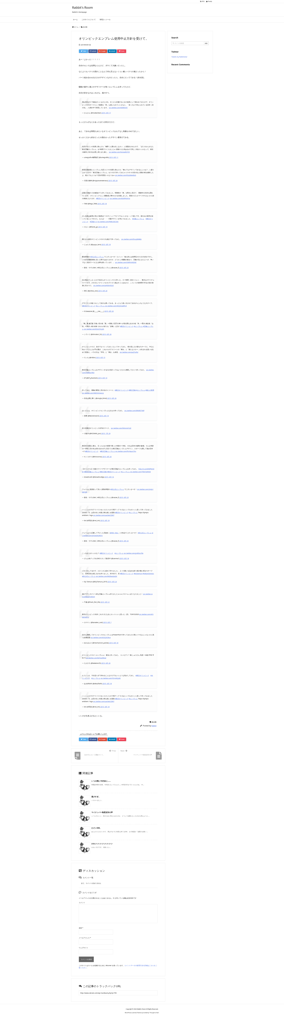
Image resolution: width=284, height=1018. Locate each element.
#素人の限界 (149, 390)
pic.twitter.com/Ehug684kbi (131, 239)
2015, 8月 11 (113, 157)
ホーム (76, 27)
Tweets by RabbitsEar (179, 57)
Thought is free (154, 1012)
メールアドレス (85, 938)
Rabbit (154, 726)
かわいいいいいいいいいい (102, 843)
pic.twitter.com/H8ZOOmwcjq (93, 393)
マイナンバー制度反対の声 (102, 812)
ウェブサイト (83, 948)
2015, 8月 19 (102, 227)
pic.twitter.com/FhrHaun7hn (125, 451)
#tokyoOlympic (148, 574)
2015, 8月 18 (102, 204)
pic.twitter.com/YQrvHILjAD (111, 678)
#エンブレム (100, 306)
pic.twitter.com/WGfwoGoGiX (106, 576)
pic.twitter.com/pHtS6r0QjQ (103, 285)
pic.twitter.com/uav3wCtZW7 (103, 515)
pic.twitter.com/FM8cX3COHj (108, 222)
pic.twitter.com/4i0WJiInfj (118, 108)
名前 (81, 928)
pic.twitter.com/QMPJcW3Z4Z (125, 262)
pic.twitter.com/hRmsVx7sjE (121, 428)
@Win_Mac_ (114, 533)
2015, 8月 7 (107, 622)
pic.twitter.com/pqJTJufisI (129, 352)
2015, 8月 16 (109, 477)
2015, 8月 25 (124, 268)
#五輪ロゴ (93, 222)
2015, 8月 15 (100, 357)
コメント (82, 902)
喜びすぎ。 (95, 796)
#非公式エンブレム (97, 257)
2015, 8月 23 (124, 497)
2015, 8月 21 (105, 602)
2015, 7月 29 (105, 433)
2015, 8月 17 (106, 113)
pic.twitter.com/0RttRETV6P (134, 411)
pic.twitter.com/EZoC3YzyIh (94, 329)
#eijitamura (138, 574)
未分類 (85, 27)
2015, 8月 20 (112, 181)
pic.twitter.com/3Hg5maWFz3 (116, 306)
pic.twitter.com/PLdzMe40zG (125, 175)
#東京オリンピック (102, 198)
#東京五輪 (132, 390)
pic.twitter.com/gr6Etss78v (133, 553)
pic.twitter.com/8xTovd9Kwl (96, 658)
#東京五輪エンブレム (107, 451)
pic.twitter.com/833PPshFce (120, 198)
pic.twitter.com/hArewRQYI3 (119, 152)
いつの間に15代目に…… (101, 781)
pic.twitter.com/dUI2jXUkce (101, 637)
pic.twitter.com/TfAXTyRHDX (140, 472)
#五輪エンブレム (138, 219)
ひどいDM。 (96, 828)
